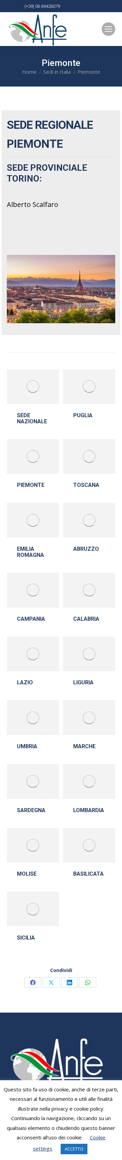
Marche (84, 746)
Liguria (83, 682)
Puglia (83, 415)
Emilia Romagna (30, 552)
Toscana (86, 485)
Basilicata (88, 874)
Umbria (27, 746)
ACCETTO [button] (74, 1149)
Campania (31, 619)
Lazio (25, 682)
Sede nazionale (32, 418)
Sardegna (31, 810)
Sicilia (26, 937)
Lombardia (88, 810)
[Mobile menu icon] (108, 29)
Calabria (86, 619)
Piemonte (30, 485)
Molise (27, 874)
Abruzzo (86, 549)
